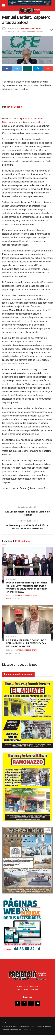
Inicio (4, 1022)
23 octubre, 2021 (12, 32)
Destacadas (11, 579)
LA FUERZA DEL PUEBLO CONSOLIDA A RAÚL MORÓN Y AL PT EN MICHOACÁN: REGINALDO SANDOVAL (26, 643)
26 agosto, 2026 (14, 599)
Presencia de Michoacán (30, 28)
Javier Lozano (14, 106)
